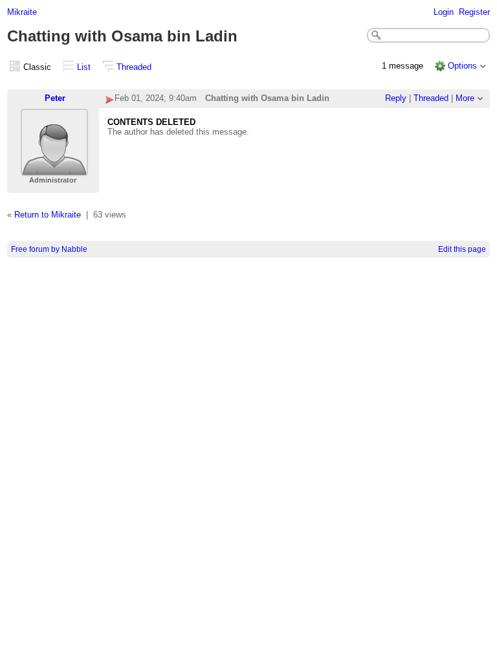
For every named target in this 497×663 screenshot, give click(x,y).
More (465, 98)
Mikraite (22, 12)
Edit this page (462, 249)
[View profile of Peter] (54, 168)
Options (462, 66)
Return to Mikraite (47, 214)
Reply (395, 98)
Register (474, 12)
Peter (55, 98)
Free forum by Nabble (49, 249)
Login (444, 12)
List (84, 67)
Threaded (133, 67)
